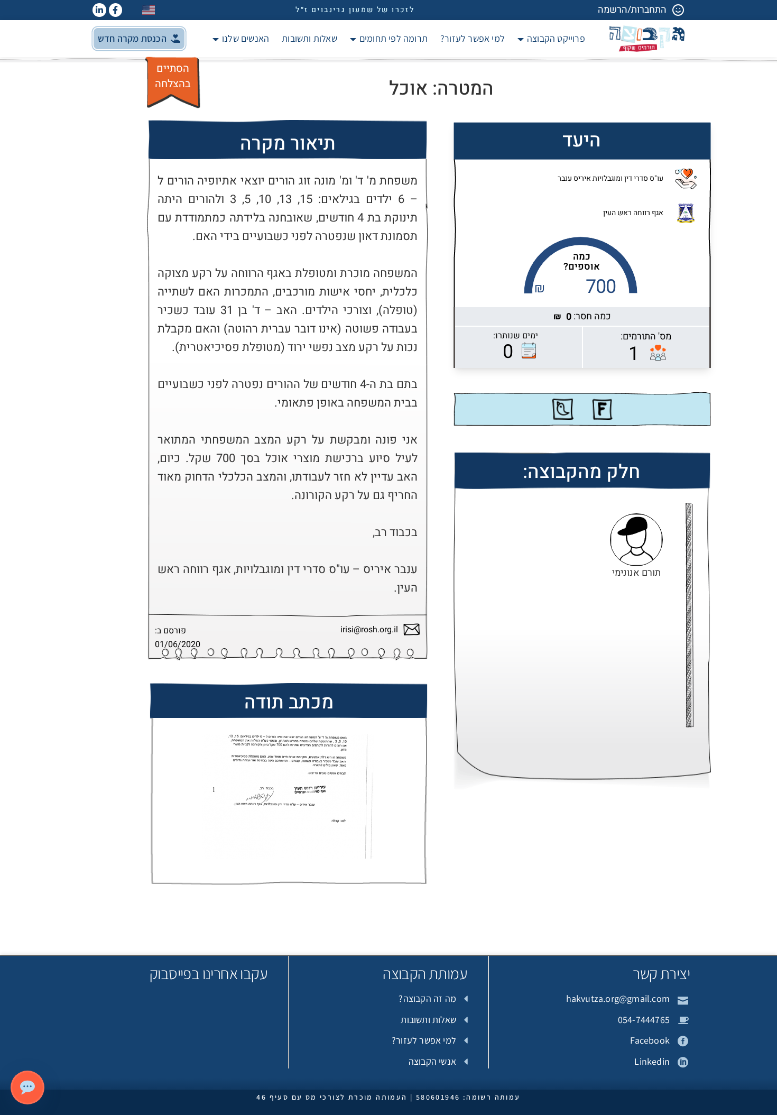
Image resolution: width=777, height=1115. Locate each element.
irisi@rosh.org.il (369, 630)
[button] (139, 38)
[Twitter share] (563, 409)
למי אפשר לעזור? (472, 38)
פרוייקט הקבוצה (556, 38)
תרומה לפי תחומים (393, 38)
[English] (149, 10)
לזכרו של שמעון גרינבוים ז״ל (354, 9)
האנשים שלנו (245, 38)
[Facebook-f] (116, 10)
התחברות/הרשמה (632, 10)
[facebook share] (602, 409)
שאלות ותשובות (309, 38)
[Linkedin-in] (99, 10)
